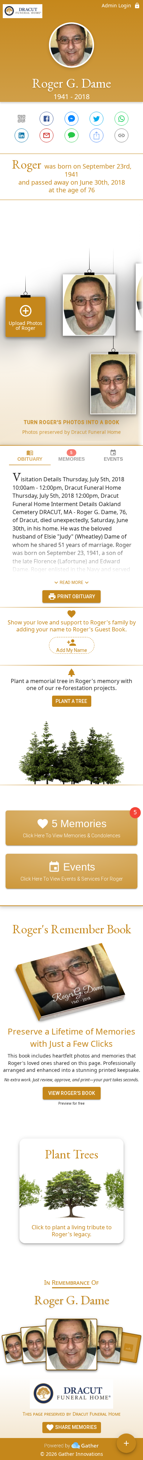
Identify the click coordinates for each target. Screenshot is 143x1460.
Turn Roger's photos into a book (71, 422)
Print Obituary (75, 596)
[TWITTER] (96, 119)
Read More (71, 582)
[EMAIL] (46, 135)
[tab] (30, 456)
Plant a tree (71, 701)
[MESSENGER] (71, 119)
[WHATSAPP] (121, 119)
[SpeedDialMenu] (126, 1443)
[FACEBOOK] (46, 119)
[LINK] (121, 135)
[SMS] (71, 135)
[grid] (71, 334)
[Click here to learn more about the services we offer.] (71, 1394)
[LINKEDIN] (21, 135)
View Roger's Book (71, 1093)
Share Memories (75, 1427)
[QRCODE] (21, 119)
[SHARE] (96, 135)
